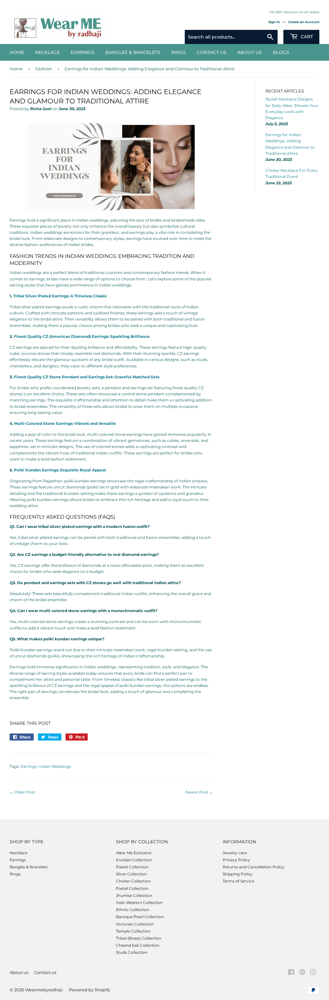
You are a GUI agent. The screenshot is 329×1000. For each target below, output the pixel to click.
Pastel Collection (132, 866)
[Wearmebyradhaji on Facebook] (291, 973)
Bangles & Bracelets (132, 52)
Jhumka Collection (134, 895)
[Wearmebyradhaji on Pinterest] (302, 973)
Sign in (274, 22)
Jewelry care (235, 852)
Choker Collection (133, 881)
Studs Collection (131, 952)
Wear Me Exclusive (133, 852)
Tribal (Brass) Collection (138, 938)
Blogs (281, 52)
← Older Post (22, 792)
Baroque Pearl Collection (140, 916)
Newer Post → (199, 792)
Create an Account (303, 22)
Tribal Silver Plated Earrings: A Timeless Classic (60, 296)
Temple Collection (133, 931)
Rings (178, 52)
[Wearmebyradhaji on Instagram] (313, 973)
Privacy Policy (236, 859)
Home (17, 52)
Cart (306, 36)
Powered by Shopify (89, 989)
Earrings (82, 52)
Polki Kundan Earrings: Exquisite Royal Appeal (60, 470)
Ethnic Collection (132, 909)
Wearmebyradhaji (44, 989)
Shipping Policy (238, 874)
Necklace (47, 52)
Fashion (43, 68)
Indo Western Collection (139, 902)
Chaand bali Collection (137, 945)
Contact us (212, 52)
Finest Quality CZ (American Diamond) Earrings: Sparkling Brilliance (82, 336)
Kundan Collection (134, 859)
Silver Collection (131, 874)
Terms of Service (238, 881)
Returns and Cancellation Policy (253, 866)
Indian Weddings (55, 766)
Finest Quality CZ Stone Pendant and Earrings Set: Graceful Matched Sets (86, 376)
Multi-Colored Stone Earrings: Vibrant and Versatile (65, 423)
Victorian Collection (135, 924)
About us (249, 52)
